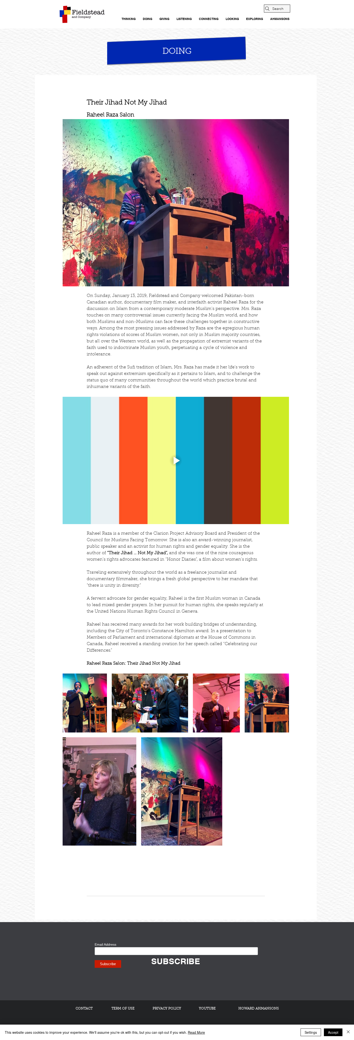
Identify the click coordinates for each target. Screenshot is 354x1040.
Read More (196, 1032)
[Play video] (176, 460)
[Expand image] (85, 703)
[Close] (348, 1032)
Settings (311, 1032)
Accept (333, 1032)
